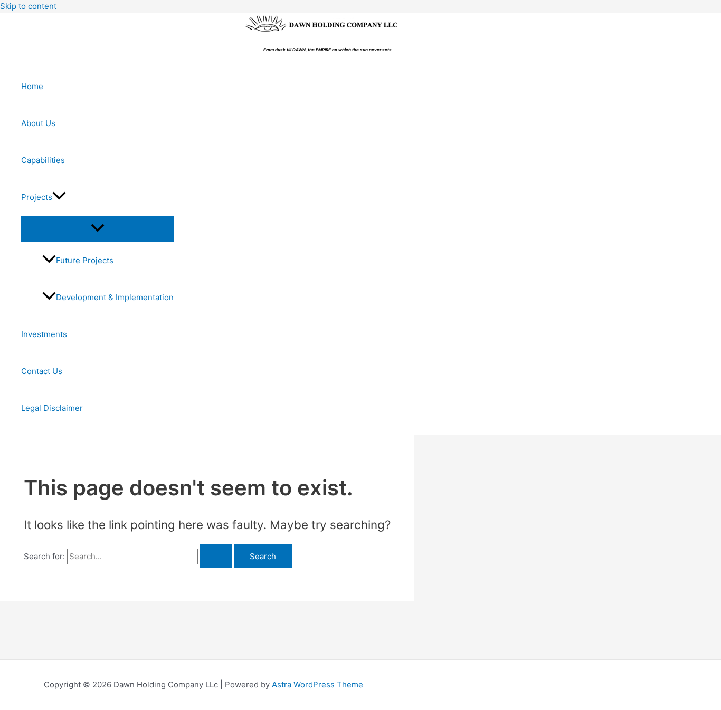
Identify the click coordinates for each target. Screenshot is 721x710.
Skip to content (28, 6)
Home (32, 86)
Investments (44, 334)
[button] (59, 197)
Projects (36, 197)
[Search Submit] (216, 556)
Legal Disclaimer (52, 408)
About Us (38, 123)
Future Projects (84, 260)
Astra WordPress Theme (317, 684)
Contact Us (41, 371)
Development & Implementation (115, 297)
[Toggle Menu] (97, 228)
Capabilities (43, 160)
